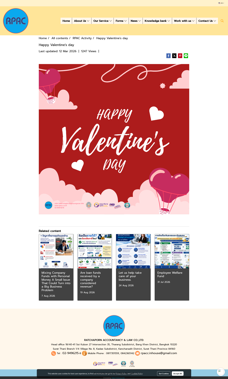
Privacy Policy (121, 373)
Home (66, 21)
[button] (222, 20)
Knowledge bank (156, 21)
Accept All (177, 373)
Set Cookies (164, 373)
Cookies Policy (137, 373)
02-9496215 (70, 353)
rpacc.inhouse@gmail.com (159, 353)
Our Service (101, 21)
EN (221, 3)
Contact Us (206, 21)
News (134, 21)
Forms (120, 21)
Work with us (183, 21)
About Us (80, 21)
